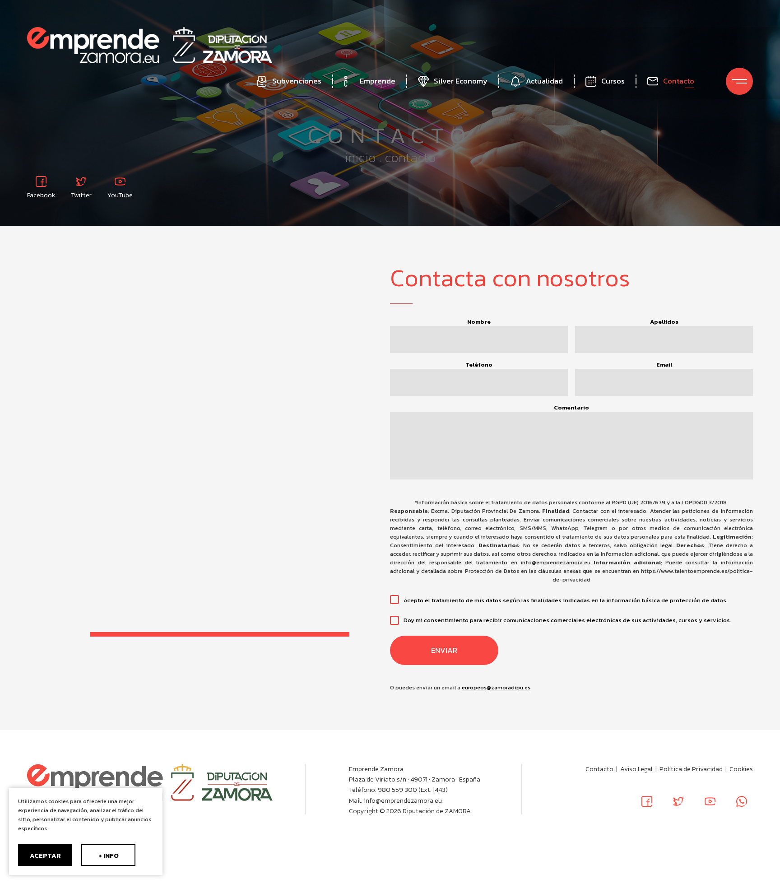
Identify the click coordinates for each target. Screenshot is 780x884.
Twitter (81, 194)
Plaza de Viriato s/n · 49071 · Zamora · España (414, 779)
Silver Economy (461, 81)
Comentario (571, 407)
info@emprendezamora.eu (403, 800)
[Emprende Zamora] (93, 45)
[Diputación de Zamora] (222, 45)
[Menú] (739, 81)
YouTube (120, 194)
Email (664, 364)
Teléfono (478, 364)
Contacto (678, 81)
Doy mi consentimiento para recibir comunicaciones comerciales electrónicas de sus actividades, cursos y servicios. (567, 620)
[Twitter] (678, 801)
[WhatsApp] (741, 801)
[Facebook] (647, 801)
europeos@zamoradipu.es (496, 687)
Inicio (360, 157)
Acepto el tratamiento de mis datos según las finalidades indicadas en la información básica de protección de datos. (566, 600)
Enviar (444, 650)
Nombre (479, 321)
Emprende (377, 81)
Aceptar (45, 856)
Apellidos (664, 321)
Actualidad (544, 81)
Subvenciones (296, 81)
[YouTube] (710, 801)
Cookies (741, 769)
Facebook (41, 194)
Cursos (613, 81)
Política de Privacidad (691, 769)
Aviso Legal (636, 769)
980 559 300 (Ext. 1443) (413, 790)
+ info (108, 856)
